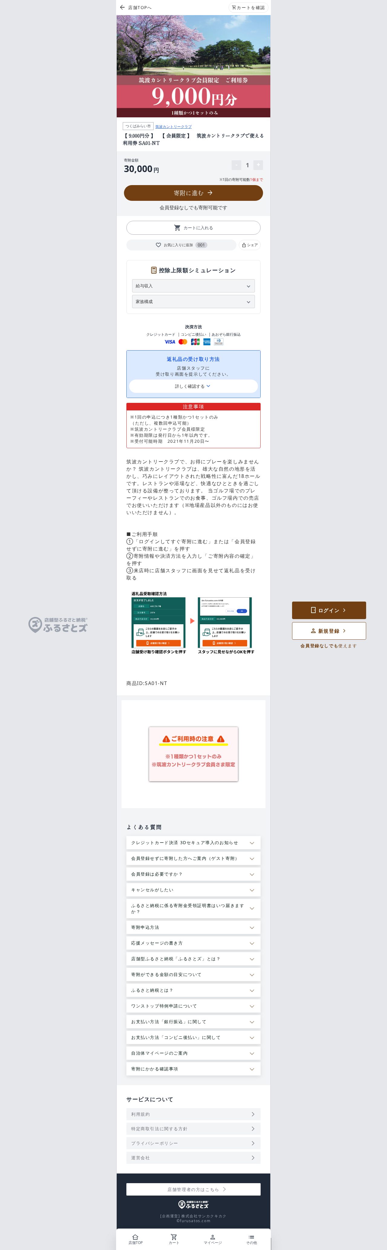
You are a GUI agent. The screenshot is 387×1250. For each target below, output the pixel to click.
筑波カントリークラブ (173, 126)
